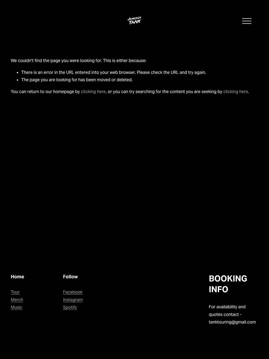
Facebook (72, 292)
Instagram (73, 299)
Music (16, 307)
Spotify (70, 307)
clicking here (93, 91)
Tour (15, 292)
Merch (17, 299)
